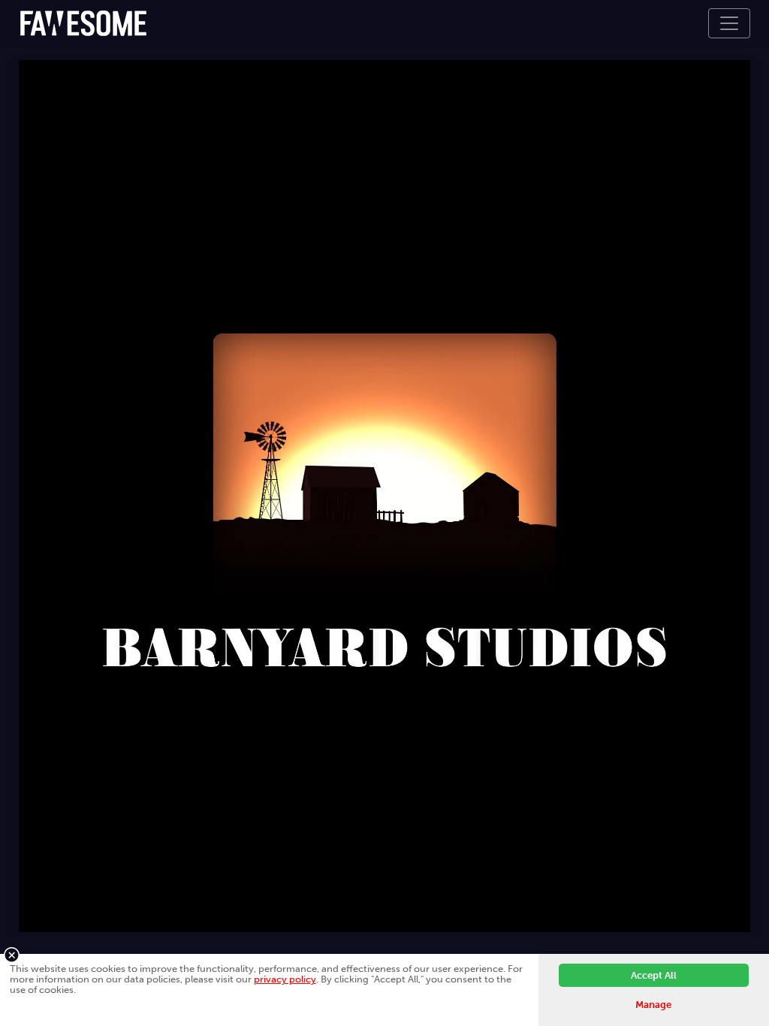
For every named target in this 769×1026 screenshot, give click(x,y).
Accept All (654, 975)
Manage (653, 1004)
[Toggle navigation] (729, 23)
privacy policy (285, 979)
